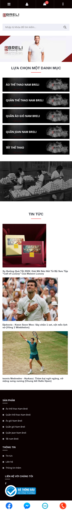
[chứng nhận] (20, 490)
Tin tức (9, 455)
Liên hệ (9, 461)
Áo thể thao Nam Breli (17, 408)
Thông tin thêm (13, 467)
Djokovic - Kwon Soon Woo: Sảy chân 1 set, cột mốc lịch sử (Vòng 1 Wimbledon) (35, 326)
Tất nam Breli (12, 438)
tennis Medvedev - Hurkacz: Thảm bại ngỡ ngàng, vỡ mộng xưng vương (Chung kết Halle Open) (33, 379)
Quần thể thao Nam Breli (18, 414)
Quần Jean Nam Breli (16, 432)
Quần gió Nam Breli (15, 426)
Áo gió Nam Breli (14, 420)
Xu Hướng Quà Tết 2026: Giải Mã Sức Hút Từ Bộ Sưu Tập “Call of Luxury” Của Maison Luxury (35, 272)
